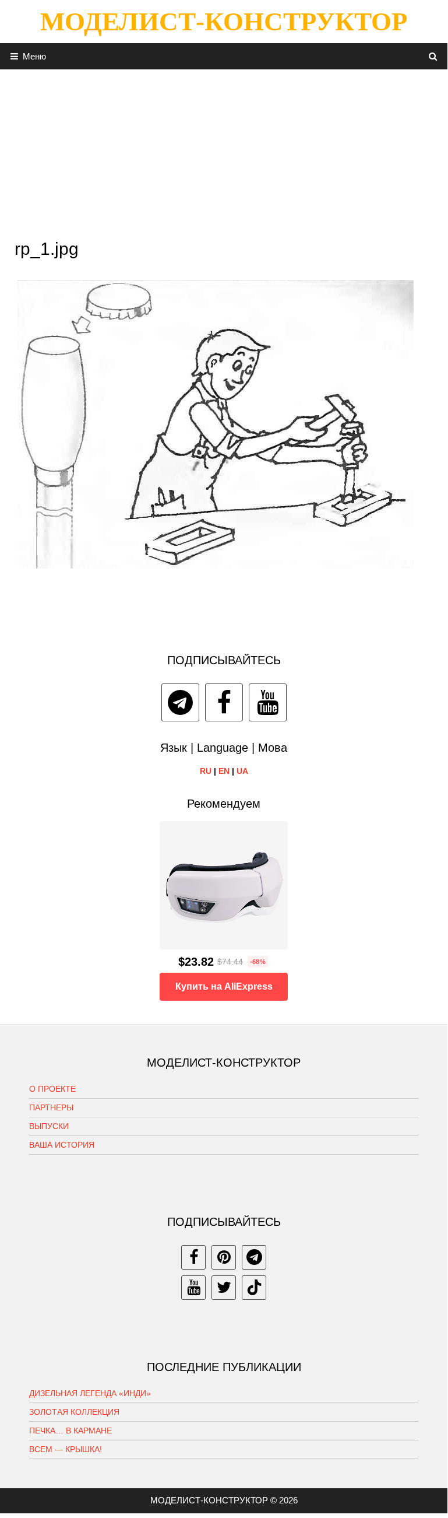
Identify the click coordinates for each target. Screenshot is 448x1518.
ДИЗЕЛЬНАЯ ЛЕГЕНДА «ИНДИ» (90, 1393)
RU (205, 771)
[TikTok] (254, 1287)
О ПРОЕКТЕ (52, 1088)
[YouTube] (268, 702)
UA (242, 771)
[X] (223, 1287)
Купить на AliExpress (224, 986)
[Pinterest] (223, 1257)
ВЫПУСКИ (49, 1126)
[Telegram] (180, 702)
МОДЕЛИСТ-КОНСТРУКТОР (223, 21)
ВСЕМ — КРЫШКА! (65, 1449)
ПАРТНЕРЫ (51, 1107)
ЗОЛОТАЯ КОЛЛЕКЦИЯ (74, 1412)
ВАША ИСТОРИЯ (61, 1144)
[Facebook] (224, 702)
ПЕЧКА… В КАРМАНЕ (70, 1430)
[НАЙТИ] (433, 56)
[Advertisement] (223, 151)
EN (224, 771)
